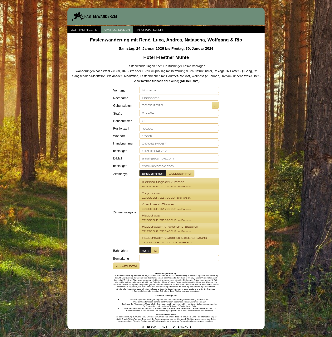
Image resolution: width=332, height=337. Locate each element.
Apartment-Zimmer (166, 206)
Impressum (148, 326)
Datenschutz (182, 326)
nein (145, 250)
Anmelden (126, 266)
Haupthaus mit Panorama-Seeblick (170, 228)
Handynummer (123, 143)
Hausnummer (122, 121)
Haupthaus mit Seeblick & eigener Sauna (174, 239)
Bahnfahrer (120, 250)
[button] (179, 90)
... (215, 105)
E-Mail (117, 158)
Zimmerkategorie (124, 212)
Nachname (120, 98)
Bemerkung (121, 258)
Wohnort (119, 136)
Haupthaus (166, 217)
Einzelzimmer (152, 173)
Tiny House (166, 195)
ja (155, 250)
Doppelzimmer (180, 173)
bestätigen (120, 151)
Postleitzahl (121, 128)
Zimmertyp (120, 174)
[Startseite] (166, 16)
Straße (117, 113)
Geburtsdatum (122, 105)
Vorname (119, 90)
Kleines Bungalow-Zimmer (166, 183)
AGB (164, 326)
